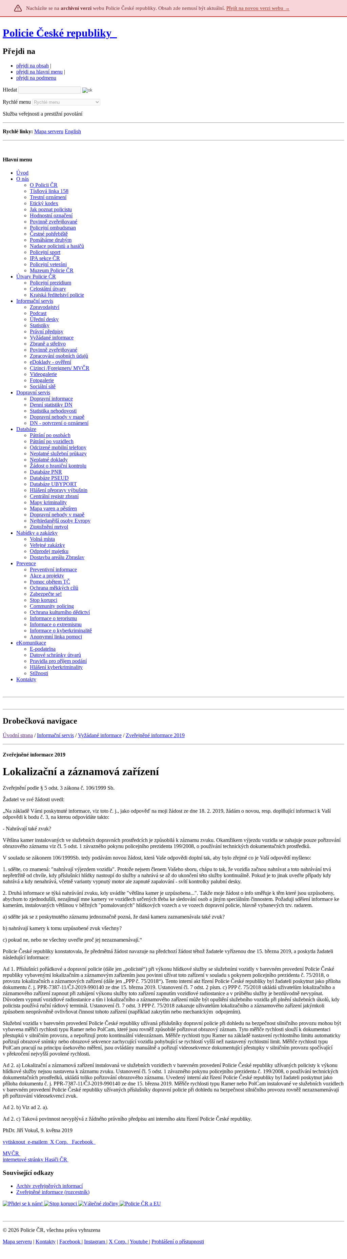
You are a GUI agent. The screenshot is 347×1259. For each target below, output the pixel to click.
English (73, 131)
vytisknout (14, 1142)
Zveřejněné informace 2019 (155, 735)
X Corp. (59, 1142)
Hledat (10, 90)
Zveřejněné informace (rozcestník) (52, 1192)
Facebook (83, 1142)
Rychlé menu (17, 102)
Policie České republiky (57, 33)
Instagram (95, 1241)
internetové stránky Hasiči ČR (35, 1159)
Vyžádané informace (100, 735)
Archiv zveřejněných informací (49, 1186)
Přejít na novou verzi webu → (258, 8)
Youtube (139, 1241)
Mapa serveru (48, 131)
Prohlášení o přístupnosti (177, 1241)
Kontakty (46, 1241)
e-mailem (37, 1142)
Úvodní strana (18, 735)
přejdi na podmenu (36, 78)
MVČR (11, 1153)
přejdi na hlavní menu (39, 72)
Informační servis (55, 735)
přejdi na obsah (32, 65)
